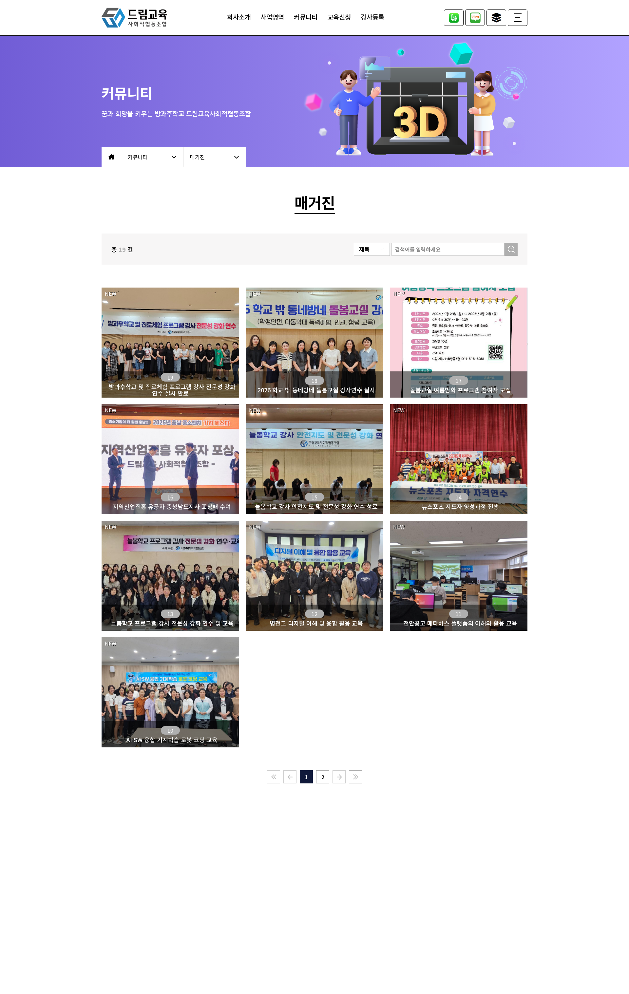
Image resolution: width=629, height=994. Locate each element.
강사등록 (372, 17)
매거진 (197, 157)
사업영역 (272, 17)
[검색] (511, 249)
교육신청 (339, 17)
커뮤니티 (305, 17)
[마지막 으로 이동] (355, 776)
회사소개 (239, 17)
